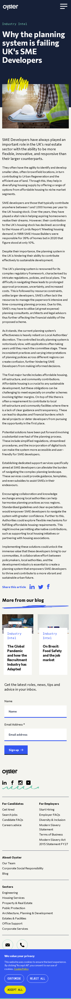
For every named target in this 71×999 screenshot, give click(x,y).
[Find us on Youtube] (28, 782)
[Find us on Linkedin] (4, 782)
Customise (14, 978)
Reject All (37, 978)
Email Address (14, 724)
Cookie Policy (21, 969)
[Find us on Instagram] (20, 782)
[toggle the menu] (63, 6)
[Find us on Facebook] (12, 782)
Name (8, 701)
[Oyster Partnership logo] (10, 6)
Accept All (15, 989)
